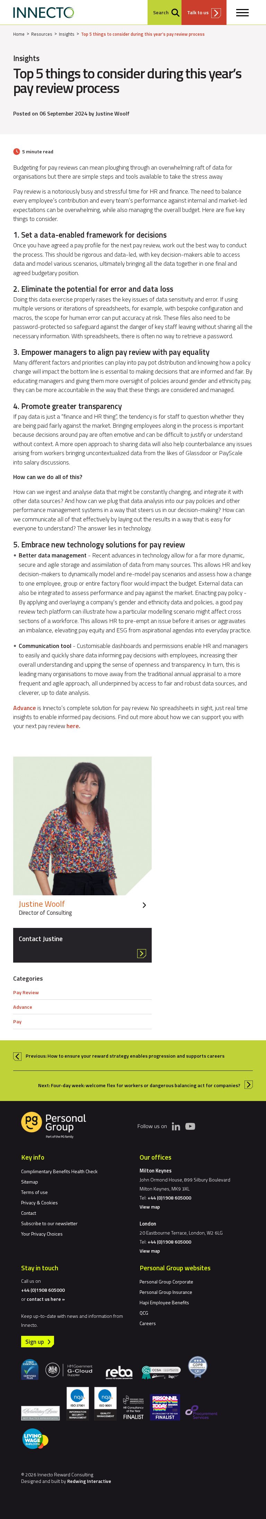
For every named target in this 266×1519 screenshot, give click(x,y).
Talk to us (198, 12)
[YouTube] (190, 1126)
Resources (41, 34)
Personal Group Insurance (166, 1292)
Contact (28, 1213)
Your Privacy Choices (42, 1233)
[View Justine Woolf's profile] (82, 838)
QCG (144, 1312)
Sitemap (29, 1181)
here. (73, 726)
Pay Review (26, 992)
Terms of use (34, 1192)
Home (19, 34)
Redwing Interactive (89, 1481)
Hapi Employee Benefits (164, 1302)
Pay (17, 1021)
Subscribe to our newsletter (49, 1223)
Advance (24, 707)
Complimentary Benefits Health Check (59, 1171)
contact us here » (46, 1299)
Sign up (34, 1341)
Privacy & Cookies (39, 1202)
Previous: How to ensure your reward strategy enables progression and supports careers (125, 1056)
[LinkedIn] (175, 1126)
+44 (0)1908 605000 (169, 1197)
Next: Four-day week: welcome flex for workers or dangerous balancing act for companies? (139, 1085)
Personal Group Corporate (166, 1281)
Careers (148, 1323)
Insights (66, 34)
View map (150, 1206)
